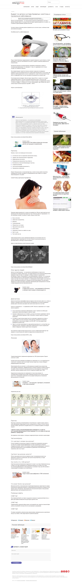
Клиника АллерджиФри (21, 580)
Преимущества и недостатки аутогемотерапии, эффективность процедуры (61, 124)
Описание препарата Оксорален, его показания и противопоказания (35, 537)
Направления (26, 6)
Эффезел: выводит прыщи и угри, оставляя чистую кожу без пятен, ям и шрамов (62, 76)
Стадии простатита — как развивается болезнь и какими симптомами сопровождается (36, 289)
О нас (56, 6)
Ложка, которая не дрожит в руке (61, 162)
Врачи (32, 6)
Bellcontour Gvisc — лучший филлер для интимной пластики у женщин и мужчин (61, 178)
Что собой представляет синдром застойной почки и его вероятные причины (61, 194)
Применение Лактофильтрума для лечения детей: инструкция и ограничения (35, 143)
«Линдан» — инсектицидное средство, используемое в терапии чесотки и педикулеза (62, 148)
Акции (37, 6)
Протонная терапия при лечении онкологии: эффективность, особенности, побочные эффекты (61, 60)
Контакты (67, 6)
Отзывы (61, 6)
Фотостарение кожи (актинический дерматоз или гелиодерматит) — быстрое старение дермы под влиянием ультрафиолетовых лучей (25, 539)
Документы (50, 6)
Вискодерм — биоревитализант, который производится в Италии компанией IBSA (60, 107)
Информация (43, 6)
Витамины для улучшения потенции (61, 29)
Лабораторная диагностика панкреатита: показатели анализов (46, 537)
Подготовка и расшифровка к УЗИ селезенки (35, 473)
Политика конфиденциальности (31, 580)
